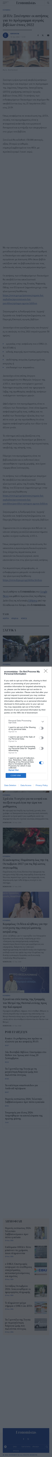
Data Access (26, 785)
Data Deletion (10, 785)
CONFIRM (16, 775)
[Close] (46, 671)
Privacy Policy (42, 785)
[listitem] (26, 721)
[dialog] (26, 728)
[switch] (41, 728)
